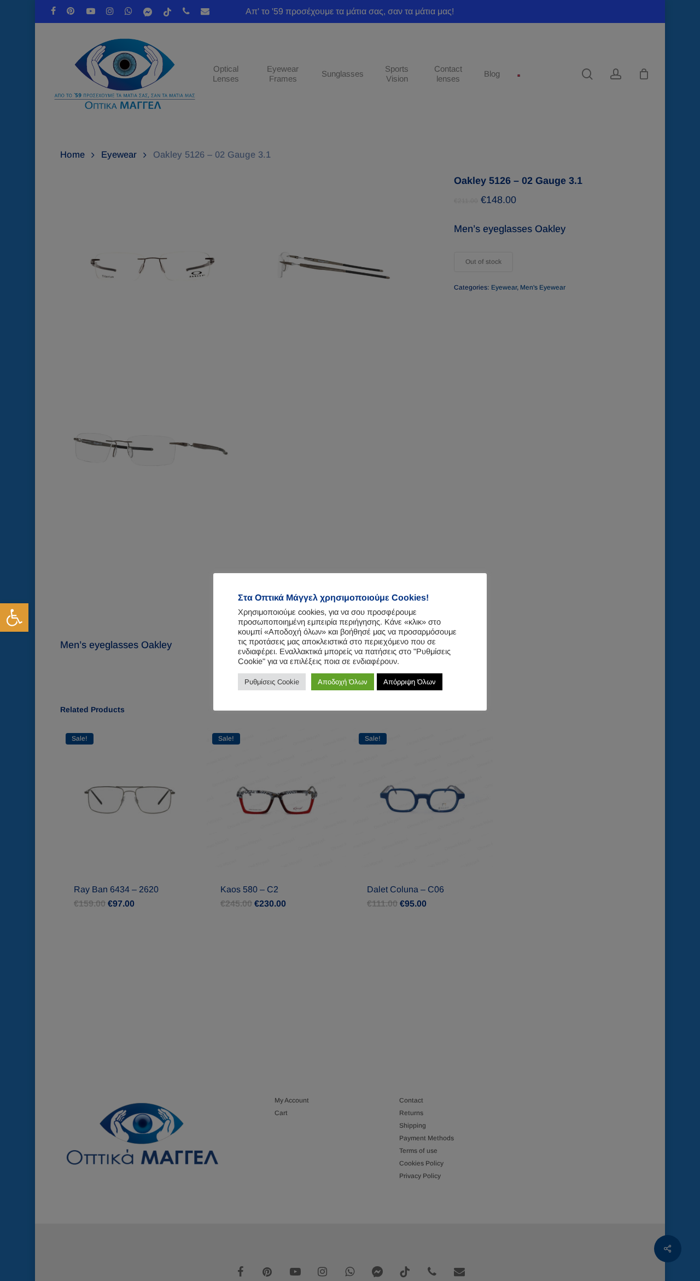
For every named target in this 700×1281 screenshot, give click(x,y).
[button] (14, 617)
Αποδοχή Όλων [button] (343, 682)
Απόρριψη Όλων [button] (409, 682)
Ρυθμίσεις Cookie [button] (271, 682)
